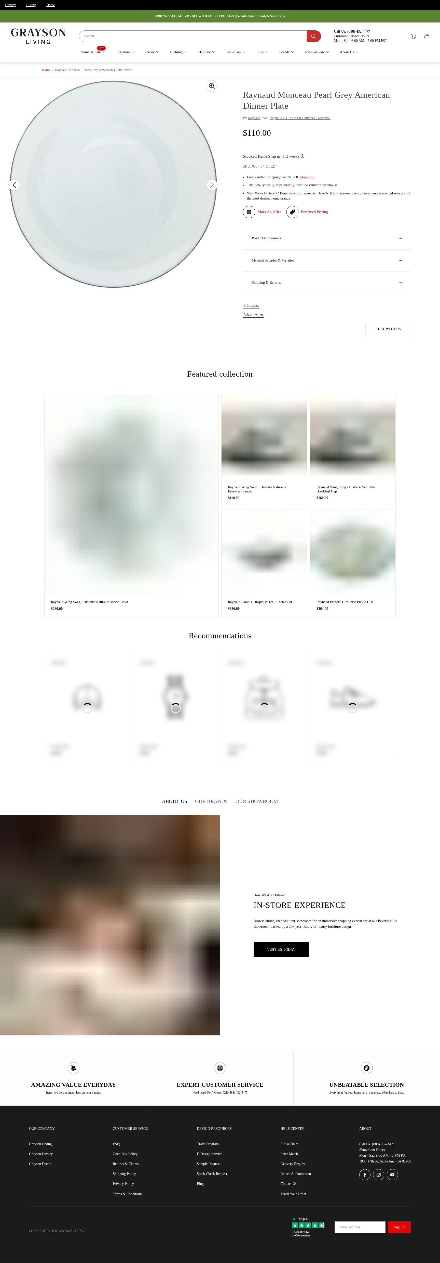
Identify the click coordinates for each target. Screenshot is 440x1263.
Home (46, 70)
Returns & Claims (126, 1164)
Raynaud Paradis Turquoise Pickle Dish (345, 602)
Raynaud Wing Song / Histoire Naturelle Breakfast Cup (346, 489)
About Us (174, 801)
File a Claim (289, 1144)
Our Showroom (257, 801)
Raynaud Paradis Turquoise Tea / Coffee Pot (260, 602)
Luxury (10, 5)
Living (31, 5)
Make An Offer (269, 212)
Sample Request (208, 1164)
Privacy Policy (123, 1184)
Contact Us (288, 1184)
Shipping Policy (124, 1174)
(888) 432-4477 (383, 1144)
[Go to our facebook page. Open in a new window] (364, 1174)
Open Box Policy (125, 1154)
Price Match (289, 1154)
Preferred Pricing (314, 212)
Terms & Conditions (127, 1194)
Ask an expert (253, 315)
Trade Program (208, 1144)
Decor (50, 5)
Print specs (251, 305)
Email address (350, 1227)
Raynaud (254, 118)
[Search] (314, 36)
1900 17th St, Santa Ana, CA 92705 (385, 1161)
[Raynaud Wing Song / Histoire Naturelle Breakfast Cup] (353, 438)
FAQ (116, 1144)
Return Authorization (296, 1174)
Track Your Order (293, 1194)
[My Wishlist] (401, 36)
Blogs (201, 1184)
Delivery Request (293, 1164)
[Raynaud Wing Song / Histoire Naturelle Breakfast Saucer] (264, 438)
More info (307, 177)
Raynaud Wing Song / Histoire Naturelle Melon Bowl (89, 602)
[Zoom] (211, 86)
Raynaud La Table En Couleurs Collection (300, 118)
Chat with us (388, 329)
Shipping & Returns (266, 282)
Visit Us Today (281, 949)
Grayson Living (40, 1144)
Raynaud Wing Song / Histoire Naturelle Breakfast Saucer (257, 489)
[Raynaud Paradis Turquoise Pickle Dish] (353, 553)
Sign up (399, 1227)
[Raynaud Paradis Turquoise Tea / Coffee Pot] (264, 553)
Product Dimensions (266, 238)
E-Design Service (209, 1154)
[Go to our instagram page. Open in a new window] (378, 1174)
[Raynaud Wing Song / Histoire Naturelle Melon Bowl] (131, 495)
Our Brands (211, 801)
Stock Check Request (212, 1174)
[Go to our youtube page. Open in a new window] (392, 1174)
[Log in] (413, 36)
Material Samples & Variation (273, 260)
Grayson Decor (40, 1164)
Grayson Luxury (41, 1154)
